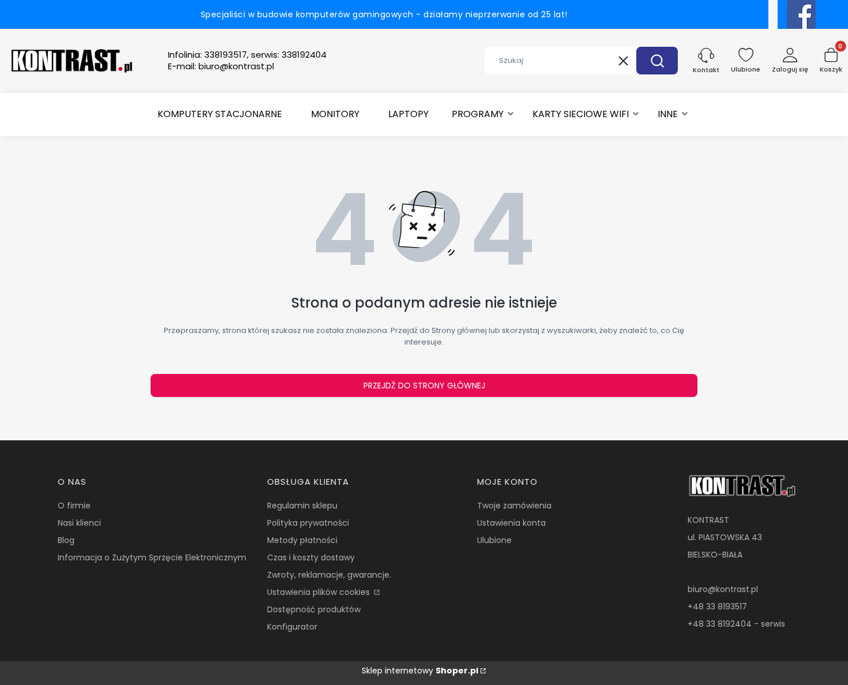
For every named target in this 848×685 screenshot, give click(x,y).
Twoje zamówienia (514, 505)
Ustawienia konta (511, 523)
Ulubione (494, 540)
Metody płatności (302, 540)
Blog (66, 540)
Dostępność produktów (314, 609)
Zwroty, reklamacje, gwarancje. (329, 575)
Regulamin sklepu (302, 505)
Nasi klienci (79, 523)
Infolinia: (247, 55)
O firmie (74, 505)
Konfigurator (292, 626)
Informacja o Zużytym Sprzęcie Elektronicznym (152, 557)
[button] (657, 60)
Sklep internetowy (420, 670)
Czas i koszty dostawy (311, 557)
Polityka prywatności (308, 523)
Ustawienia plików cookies (319, 592)
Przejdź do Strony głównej (424, 385)
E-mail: (221, 66)
